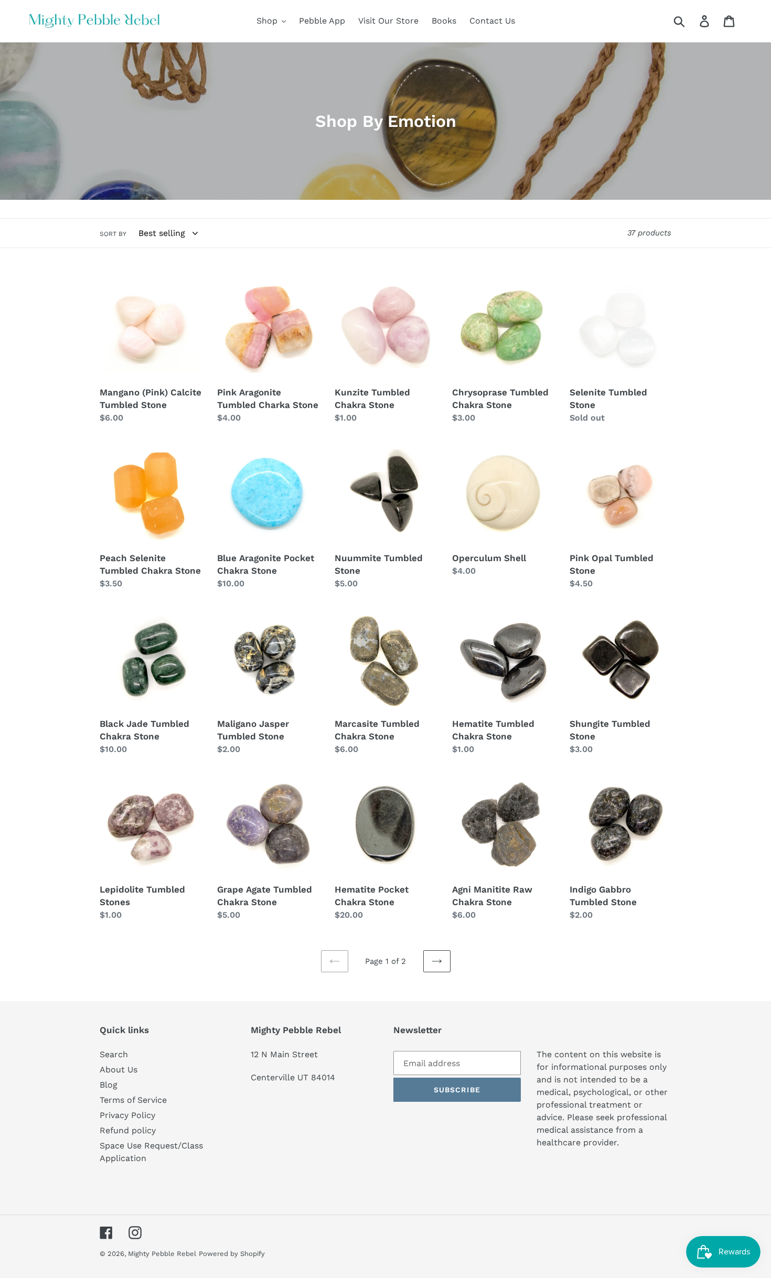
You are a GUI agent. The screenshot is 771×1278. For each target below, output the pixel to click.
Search (114, 1054)
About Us (118, 1070)
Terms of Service (133, 1100)
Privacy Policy (127, 1115)
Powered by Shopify (232, 1254)
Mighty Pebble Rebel (162, 1254)
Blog (108, 1085)
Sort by (113, 234)
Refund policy (128, 1130)
